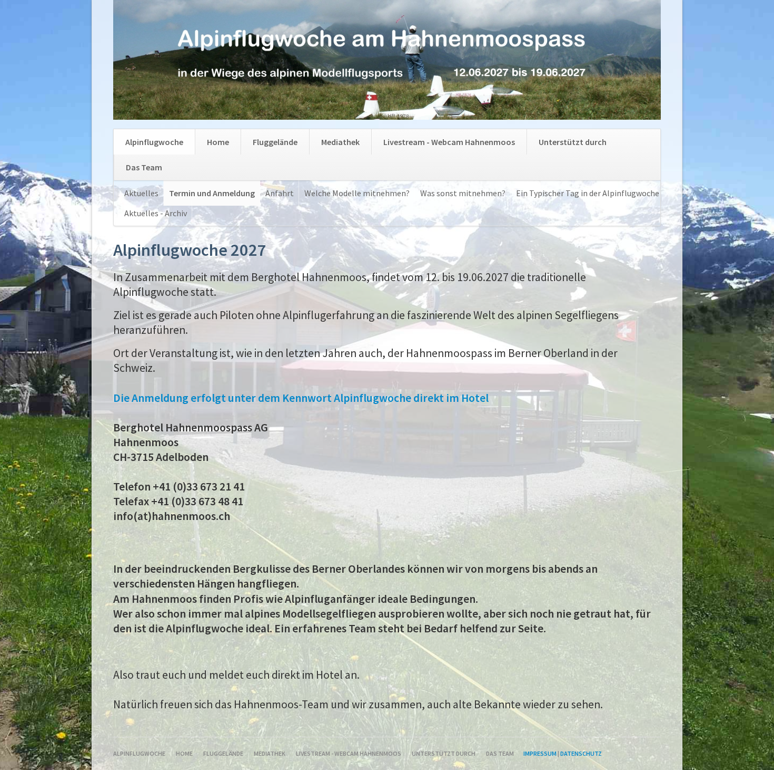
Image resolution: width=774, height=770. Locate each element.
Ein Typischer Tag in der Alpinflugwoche (587, 193)
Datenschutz (581, 753)
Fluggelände (275, 142)
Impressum (540, 753)
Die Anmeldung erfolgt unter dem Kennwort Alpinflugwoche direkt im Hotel (301, 398)
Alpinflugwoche (154, 142)
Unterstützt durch (573, 142)
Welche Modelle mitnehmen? (357, 193)
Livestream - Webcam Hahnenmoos (449, 142)
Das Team (144, 167)
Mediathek (340, 142)
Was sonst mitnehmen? (462, 193)
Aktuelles (141, 193)
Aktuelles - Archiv (155, 213)
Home (218, 142)
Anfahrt (279, 193)
